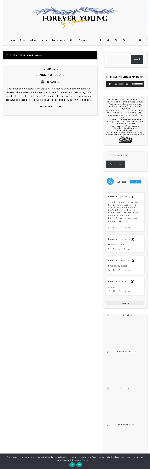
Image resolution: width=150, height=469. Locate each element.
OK (72, 464)
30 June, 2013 (50, 69)
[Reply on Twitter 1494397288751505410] (110, 270)
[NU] (146, 461)
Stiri (71, 40)
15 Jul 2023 (124, 197)
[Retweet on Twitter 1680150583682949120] (115, 227)
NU (79, 464)
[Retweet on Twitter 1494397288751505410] (115, 270)
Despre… (84, 40)
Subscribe (116, 164)
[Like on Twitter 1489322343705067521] (120, 291)
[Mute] (133, 83)
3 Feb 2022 (124, 282)
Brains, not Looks (50, 74)
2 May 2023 (124, 239)
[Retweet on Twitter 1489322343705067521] (115, 291)
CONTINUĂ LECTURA (50, 106)
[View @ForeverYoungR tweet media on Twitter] (120, 221)
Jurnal (44, 40)
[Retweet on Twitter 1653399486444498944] (115, 248)
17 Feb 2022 (124, 260)
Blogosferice (28, 40)
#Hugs (111, 287)
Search (136, 59)
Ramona (112, 197)
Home (12, 40)
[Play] (109, 83)
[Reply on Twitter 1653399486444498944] (110, 248)
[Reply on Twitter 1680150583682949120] (110, 227)
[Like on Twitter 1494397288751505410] (120, 270)
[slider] (139, 83)
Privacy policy (88, 460)
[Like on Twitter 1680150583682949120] (120, 227)
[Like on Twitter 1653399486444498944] (120, 248)
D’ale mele (58, 40)
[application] (125, 84)
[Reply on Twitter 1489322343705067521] (110, 291)
